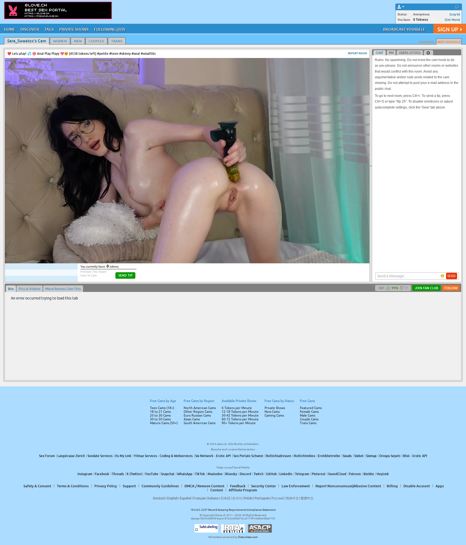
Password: (193, 265)
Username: (192, 254)
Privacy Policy (244, 294)
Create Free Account (233, 310)
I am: (197, 275)
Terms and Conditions (250, 287)
